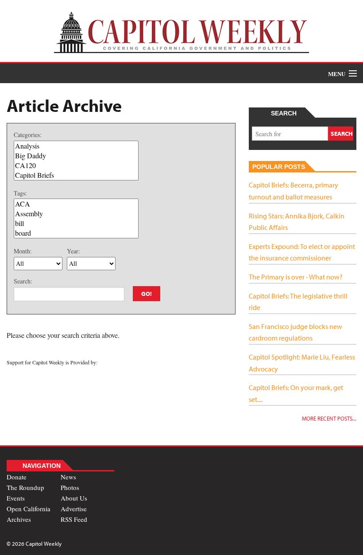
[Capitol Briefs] (76, 175)
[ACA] (76, 204)
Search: (23, 281)
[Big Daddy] (76, 156)
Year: (73, 251)
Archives (19, 519)
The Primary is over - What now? (296, 276)
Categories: (28, 134)
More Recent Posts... (329, 418)
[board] (76, 233)
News (68, 476)
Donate (17, 476)
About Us (74, 498)
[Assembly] (76, 213)
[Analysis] (76, 146)
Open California (28, 508)
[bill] (76, 223)
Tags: (20, 193)
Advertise (74, 508)
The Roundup (25, 487)
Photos (70, 487)
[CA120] (76, 165)
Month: (23, 251)
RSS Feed (74, 519)
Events (16, 498)
